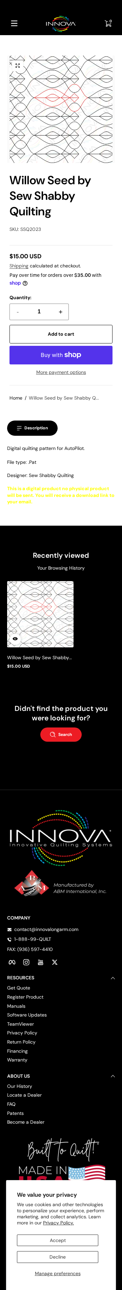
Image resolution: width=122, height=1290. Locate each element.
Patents (15, 1113)
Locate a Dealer (24, 1095)
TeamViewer (20, 1024)
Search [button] (65, 734)
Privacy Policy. (58, 1223)
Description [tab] (36, 428)
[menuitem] (61, 988)
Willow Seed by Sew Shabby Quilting (38, 657)
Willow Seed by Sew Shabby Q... (64, 398)
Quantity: (20, 297)
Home (15, 398)
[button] (17, 66)
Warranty (17, 1060)
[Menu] (14, 23)
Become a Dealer (25, 1122)
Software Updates (27, 1015)
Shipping (18, 266)
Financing (17, 1051)
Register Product (25, 997)
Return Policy (21, 1042)
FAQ (11, 1104)
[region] (61, 6)
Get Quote (18, 988)
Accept (58, 1240)
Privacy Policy (22, 1033)
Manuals (16, 1006)
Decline (57, 1257)
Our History (19, 1086)
